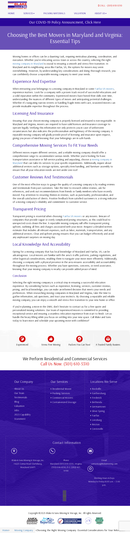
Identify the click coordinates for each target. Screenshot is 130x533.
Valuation (80, 13)
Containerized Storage (64, 402)
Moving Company (23, 530)
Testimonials (20, 397)
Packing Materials (54, 13)
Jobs (16, 410)
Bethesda (97, 402)
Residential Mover (62, 388)
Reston (96, 424)
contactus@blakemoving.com (104, 463)
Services (28, 13)
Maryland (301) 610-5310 (62, 463)
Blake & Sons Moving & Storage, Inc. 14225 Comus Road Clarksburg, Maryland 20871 (28, 464)
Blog (16, 401)
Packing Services (61, 393)
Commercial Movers (62, 397)
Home (11, 13)
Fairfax (95, 415)
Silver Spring (98, 411)
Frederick (97, 397)
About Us (100, 13)
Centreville (97, 428)
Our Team (19, 393)
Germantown (99, 406)
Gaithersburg (99, 393)
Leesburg (97, 419)
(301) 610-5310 (114, 5)
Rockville (96, 388)
